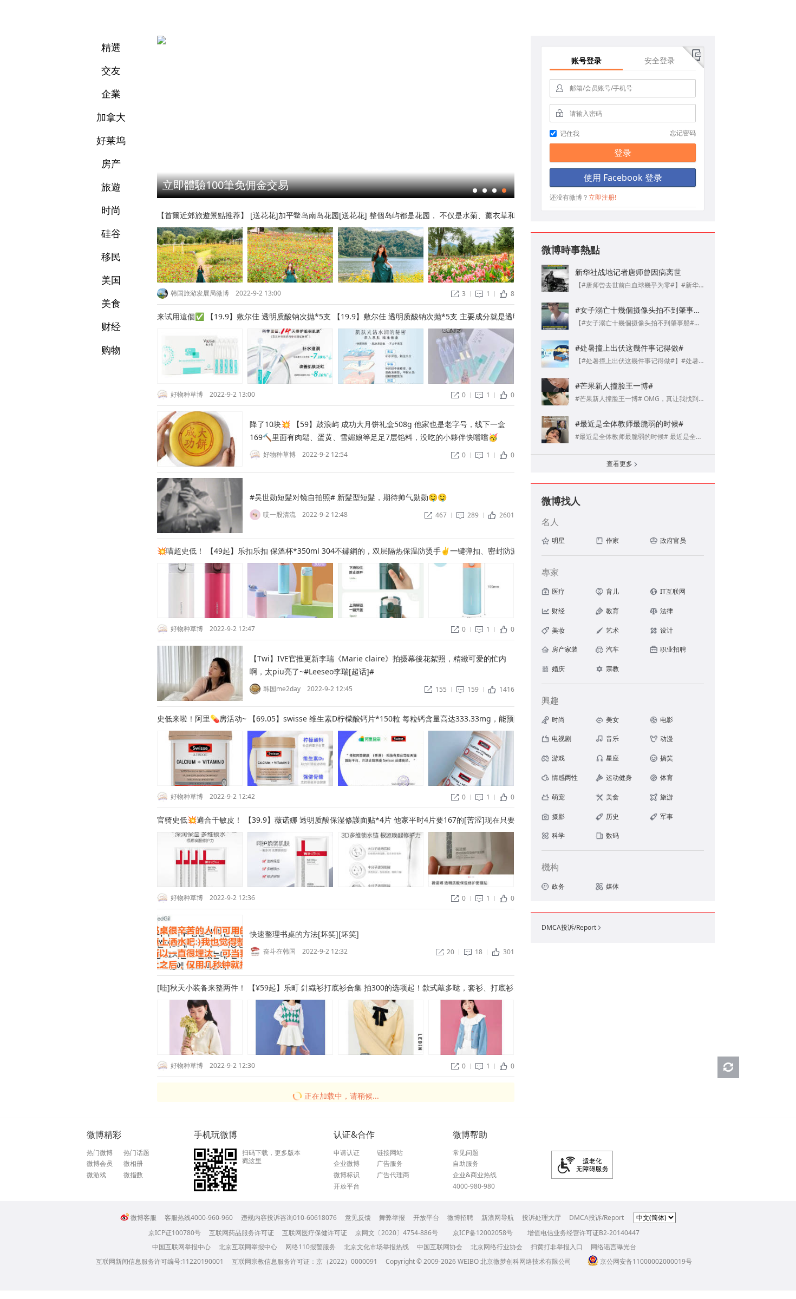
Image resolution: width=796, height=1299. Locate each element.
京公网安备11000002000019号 (646, 1261)
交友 (111, 70)
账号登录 (586, 60)
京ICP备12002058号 (483, 1232)
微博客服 (143, 1217)
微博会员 (100, 1163)
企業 (111, 93)
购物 (111, 349)
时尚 (111, 210)
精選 (111, 47)
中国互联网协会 (439, 1246)
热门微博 (100, 1153)
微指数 (133, 1175)
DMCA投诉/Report (572, 927)
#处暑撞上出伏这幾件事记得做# (629, 348)
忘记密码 (683, 132)
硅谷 (111, 233)
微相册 (133, 1163)
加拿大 (111, 116)
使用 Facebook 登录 (623, 177)
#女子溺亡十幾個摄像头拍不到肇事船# (640, 310)
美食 (111, 303)
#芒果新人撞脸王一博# (614, 385)
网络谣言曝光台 (613, 1246)
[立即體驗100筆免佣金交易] (161, 42)
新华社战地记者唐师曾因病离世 (628, 272)
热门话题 (136, 1153)
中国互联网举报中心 (181, 1246)
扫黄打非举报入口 (557, 1246)
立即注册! (602, 197)
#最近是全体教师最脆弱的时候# (629, 423)
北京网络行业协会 (497, 1246)
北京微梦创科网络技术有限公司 (525, 1261)
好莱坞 (111, 140)
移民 (111, 256)
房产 (111, 163)
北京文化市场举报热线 (376, 1246)
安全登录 (659, 60)
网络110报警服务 (310, 1246)
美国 (111, 279)
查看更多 (622, 463)
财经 (111, 326)
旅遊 (111, 186)
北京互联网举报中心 (248, 1246)
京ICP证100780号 (174, 1232)
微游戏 (96, 1175)
